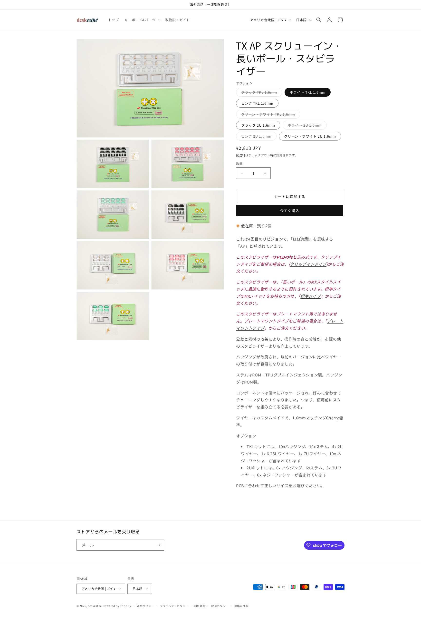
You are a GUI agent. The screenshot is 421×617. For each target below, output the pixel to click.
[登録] (158, 545)
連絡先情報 (241, 606)
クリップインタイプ (308, 264)
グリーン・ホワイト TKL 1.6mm (269, 115)
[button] (142, 20)
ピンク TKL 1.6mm (257, 103)
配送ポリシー (219, 606)
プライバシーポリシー (174, 606)
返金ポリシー (145, 606)
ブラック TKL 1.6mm (260, 93)
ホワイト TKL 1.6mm (307, 92)
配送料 (240, 155)
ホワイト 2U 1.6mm (306, 126)
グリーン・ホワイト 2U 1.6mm (310, 136)
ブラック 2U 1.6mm (258, 125)
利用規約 (200, 606)
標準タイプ (310, 296)
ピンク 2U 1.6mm (258, 137)
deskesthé (95, 606)
